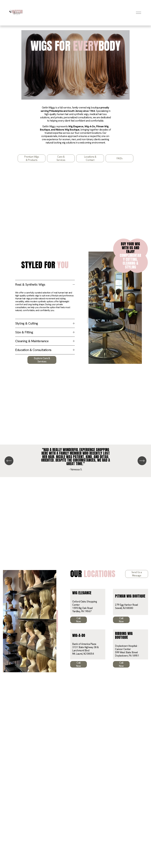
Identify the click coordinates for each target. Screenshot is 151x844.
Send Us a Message (136, 574)
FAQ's (119, 158)
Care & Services (60, 158)
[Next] (142, 460)
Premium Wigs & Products (31, 158)
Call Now (78, 620)
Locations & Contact (90, 158)
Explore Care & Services (42, 360)
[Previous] (9, 460)
